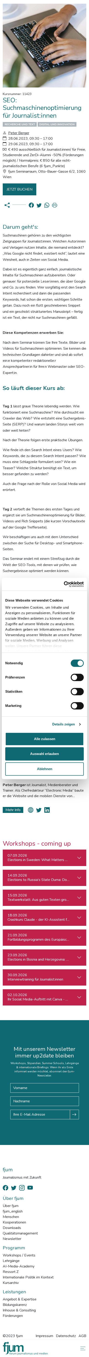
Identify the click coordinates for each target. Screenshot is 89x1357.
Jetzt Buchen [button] (19, 189)
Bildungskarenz (15, 1304)
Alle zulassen (44, 739)
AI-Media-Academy (18, 1266)
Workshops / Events (19, 1255)
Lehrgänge (11, 1260)
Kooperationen (14, 1222)
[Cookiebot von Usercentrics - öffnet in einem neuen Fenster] (64, 584)
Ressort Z (10, 1271)
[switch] (77, 677)
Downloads (12, 1227)
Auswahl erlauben (44, 754)
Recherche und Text (20, 124)
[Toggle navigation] (82, 1348)
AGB (82, 1335)
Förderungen (13, 1315)
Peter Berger (18, 133)
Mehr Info (13, 809)
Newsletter (12, 1238)
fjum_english (13, 1211)
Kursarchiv (11, 1282)
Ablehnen (44, 769)
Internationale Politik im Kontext (28, 1277)
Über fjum (10, 1205)
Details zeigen (63, 724)
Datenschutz (66, 1335)
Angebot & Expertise (20, 1299)
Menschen (11, 1216)
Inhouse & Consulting (19, 1310)
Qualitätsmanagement (20, 1233)
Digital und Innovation (57, 124)
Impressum (44, 1335)
